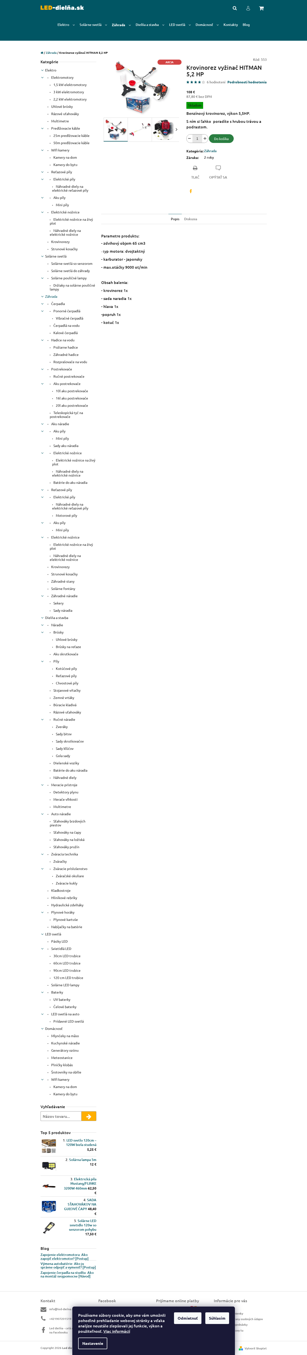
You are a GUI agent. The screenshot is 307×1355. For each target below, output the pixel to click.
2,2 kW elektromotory (70, 99)
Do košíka (221, 138)
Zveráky (61, 726)
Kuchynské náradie (65, 1043)
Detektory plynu (65, 792)
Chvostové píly (66, 683)
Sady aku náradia (65, 445)
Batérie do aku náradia (70, 482)
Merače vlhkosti (65, 799)
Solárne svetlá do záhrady (70, 270)
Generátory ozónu (64, 1050)
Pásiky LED (59, 941)
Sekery (58, 603)
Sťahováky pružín (66, 847)
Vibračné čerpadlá (69, 318)
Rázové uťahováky (64, 113)
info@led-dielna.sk (62, 1309)
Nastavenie (92, 1343)
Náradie (56, 625)
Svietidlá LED (60, 948)
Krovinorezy (60, 241)
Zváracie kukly (66, 883)
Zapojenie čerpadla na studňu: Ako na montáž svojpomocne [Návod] (67, 1274)
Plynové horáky (62, 912)
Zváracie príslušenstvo (70, 868)
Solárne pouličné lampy (68, 278)
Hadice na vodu (62, 340)
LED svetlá (53, 934)
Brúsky (58, 632)
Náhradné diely (64, 777)
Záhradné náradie (64, 596)
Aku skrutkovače (65, 654)
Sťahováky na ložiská (68, 839)
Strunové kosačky (64, 249)
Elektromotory (62, 77)
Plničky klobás (61, 1065)
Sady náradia (62, 610)
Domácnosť (54, 1028)
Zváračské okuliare (69, 876)
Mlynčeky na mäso (64, 1036)
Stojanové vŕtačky (67, 690)
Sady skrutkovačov (69, 741)
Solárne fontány (62, 588)
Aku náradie (59, 424)
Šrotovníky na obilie (65, 1072)
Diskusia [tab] (190, 219)
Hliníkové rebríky (63, 897)
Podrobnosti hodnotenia (247, 82)
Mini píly (62, 205)
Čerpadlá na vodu (66, 325)
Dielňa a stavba (56, 617)
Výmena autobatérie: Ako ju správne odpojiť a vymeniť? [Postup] (68, 1265)
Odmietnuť (188, 1318)
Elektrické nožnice (65, 212)
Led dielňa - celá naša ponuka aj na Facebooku (70, 1330)
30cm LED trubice (67, 956)
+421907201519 (60, 1319)
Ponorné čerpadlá (66, 311)
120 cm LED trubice (68, 977)
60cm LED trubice (67, 963)
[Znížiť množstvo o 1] (189, 138)
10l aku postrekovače (71, 391)
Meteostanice (61, 1057)
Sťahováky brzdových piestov (67, 823)
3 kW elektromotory (68, 92)
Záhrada (51, 296)
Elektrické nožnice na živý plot (71, 221)
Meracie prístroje (63, 785)
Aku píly (59, 197)
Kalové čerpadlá (65, 332)
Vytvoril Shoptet (256, 1348)
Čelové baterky (64, 1006)
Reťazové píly (61, 172)
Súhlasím (217, 1318)
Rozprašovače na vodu (70, 362)
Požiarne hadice (65, 347)
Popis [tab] (175, 219)
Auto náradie (60, 814)
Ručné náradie (64, 719)
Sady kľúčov (64, 748)
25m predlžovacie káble (71, 135)
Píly (56, 661)
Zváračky (60, 861)
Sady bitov (63, 734)
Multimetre (59, 121)
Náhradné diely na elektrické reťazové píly (70, 188)
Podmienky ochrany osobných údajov (238, 1319)
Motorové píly (66, 515)
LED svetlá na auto (64, 1014)
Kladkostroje (60, 890)
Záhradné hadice (66, 354)
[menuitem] (66, 24)
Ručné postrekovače (68, 376)
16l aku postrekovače (71, 398)
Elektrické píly (64, 179)
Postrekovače (61, 369)
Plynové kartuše (65, 919)
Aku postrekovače (67, 383)
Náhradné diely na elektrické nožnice (65, 232)
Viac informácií (116, 1331)
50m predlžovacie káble (71, 143)
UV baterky (61, 999)
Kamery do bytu (65, 164)
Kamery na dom (65, 157)
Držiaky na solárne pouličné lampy (72, 287)
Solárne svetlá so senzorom (71, 263)
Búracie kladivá (64, 705)
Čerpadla (57, 303)
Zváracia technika (64, 854)
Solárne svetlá (55, 256)
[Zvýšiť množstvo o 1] (205, 138)
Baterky (56, 992)
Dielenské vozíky (66, 763)
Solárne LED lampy (64, 985)
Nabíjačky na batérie (66, 926)
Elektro (50, 70)
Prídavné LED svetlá (68, 1021)
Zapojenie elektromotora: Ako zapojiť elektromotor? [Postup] (65, 1256)
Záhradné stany (62, 581)
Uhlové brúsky (61, 106)
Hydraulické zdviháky (66, 905)
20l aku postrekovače (71, 405)
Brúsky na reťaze (68, 646)
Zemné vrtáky (63, 697)
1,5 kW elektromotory (70, 84)
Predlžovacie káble (65, 128)
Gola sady (62, 755)
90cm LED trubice (67, 970)
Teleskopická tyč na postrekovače (66, 414)
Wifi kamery (59, 150)
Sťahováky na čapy (67, 832)
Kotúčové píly (66, 668)
